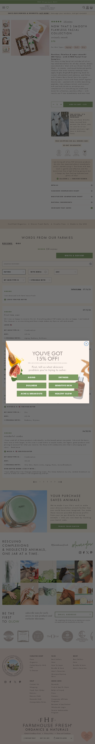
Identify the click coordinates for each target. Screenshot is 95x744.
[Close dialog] (86, 344)
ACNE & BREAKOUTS (31, 393)
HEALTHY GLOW (63, 393)
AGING (31, 377)
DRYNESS (63, 377)
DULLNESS (31, 385)
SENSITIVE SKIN (63, 385)
